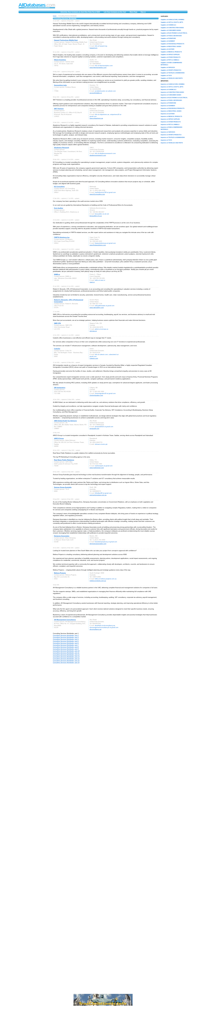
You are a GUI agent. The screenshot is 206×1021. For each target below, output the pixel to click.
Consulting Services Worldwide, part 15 (66, 660)
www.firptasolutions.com (98, 245)
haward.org (93, 48)
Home (54, 16)
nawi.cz (92, 282)
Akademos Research (61, 147)
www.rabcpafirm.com (97, 307)
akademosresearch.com (98, 155)
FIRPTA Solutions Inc (62, 237)
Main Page (133, 12)
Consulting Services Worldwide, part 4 (66, 639)
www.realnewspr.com (97, 468)
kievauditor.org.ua (96, 216)
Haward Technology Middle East (66, 40)
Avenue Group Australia (62, 487)
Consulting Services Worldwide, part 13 (66, 657)
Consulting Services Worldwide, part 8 (66, 647)
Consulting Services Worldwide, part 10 (66, 651)
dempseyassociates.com (98, 544)
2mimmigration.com (96, 395)
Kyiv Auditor (58, 208)
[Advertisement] (35, 47)
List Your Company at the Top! (115, 12)
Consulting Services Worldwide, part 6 (66, 643)
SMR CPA (57, 323)
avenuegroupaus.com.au (98, 495)
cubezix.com (94, 358)
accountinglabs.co (96, 93)
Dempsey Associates (61, 536)
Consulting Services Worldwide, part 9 (66, 649)
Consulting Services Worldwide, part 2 (66, 635)
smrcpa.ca (93, 331)
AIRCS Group (59, 438)
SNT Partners (59, 108)
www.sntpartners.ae (96, 118)
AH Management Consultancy (65, 620)
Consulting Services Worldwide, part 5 (66, 641)
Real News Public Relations (64, 460)
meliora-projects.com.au (98, 581)
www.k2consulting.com (97, 194)
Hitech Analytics (60, 60)
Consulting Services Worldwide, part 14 (66, 658)
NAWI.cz (57, 274)
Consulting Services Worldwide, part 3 (66, 637)
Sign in (143, 12)
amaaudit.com (94, 428)
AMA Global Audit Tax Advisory (65, 421)
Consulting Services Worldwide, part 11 (66, 653)
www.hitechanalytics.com (98, 67)
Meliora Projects (60, 573)
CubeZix (57, 348)
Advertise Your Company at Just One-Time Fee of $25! (80, 12)
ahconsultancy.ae (95, 629)
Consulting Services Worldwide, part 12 (66, 655)
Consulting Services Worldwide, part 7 (66, 645)
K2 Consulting (59, 186)
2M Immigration (59, 387)
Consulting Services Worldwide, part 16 (66, 662)
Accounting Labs (60, 85)
